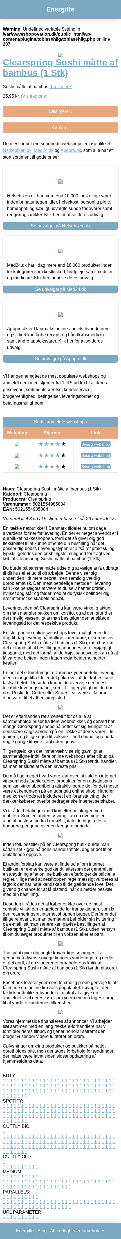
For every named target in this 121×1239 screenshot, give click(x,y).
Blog (42, 1230)
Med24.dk (43, 150)
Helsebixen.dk (17, 150)
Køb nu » (60, 127)
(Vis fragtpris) (34, 96)
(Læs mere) (61, 86)
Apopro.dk (70, 150)
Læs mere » (60, 111)
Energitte (60, 9)
